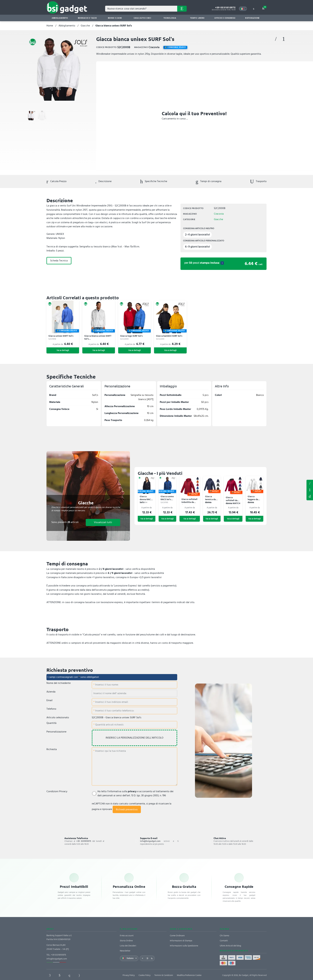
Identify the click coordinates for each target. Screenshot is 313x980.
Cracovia (219, 214)
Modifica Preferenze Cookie (189, 975)
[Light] (142, 958)
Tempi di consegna (210, 181)
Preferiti (276, 39)
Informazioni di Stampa (181, 940)
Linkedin (59, 975)
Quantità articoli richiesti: (109, 724)
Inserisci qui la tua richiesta (110, 751)
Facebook (49, 975)
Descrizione (105, 181)
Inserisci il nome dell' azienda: (110, 693)
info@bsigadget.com (56, 959)
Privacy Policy (129, 975)
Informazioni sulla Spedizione (184, 946)
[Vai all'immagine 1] (31, 115)
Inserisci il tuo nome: (107, 684)
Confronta (283, 39)
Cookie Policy (144, 975)
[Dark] (152, 958)
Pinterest (69, 975)
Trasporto (261, 181)
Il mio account (127, 935)
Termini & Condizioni (163, 975)
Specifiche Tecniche (155, 181)
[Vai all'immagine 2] (42, 115)
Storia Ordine (126, 940)
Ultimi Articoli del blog (230, 946)
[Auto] (147, 958)
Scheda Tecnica (59, 260)
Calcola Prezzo (58, 181)
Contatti (224, 940)
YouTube (98, 975)
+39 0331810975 (225, 7)
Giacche (85, 25)
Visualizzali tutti (103, 522)
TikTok (89, 975)
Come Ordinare (177, 935)
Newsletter (125, 951)
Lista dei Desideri (128, 946)
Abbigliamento (67, 25)
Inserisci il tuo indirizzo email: (111, 702)
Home (49, 25)
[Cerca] (182, 9)
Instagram (79, 975)
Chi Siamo (224, 935)
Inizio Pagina (309, 496)
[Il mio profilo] (253, 8)
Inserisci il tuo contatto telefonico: (114, 710)
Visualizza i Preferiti (309, 483)
